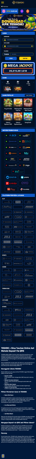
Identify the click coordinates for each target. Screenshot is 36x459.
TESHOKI (3, 354)
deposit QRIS (11, 439)
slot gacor (20, 398)
